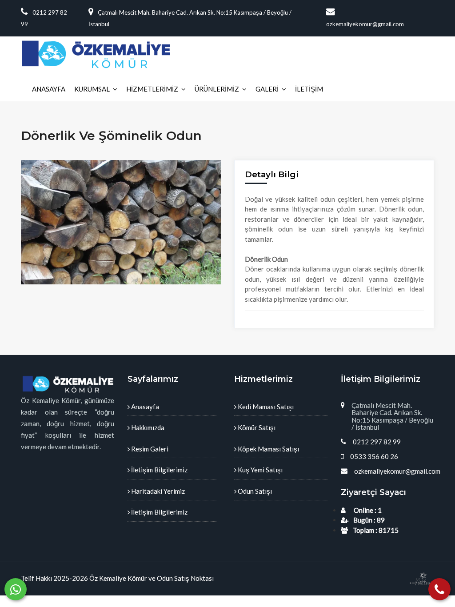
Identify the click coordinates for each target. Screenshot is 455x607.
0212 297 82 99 (377, 442)
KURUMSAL (92, 89)
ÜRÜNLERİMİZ (217, 89)
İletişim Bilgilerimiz (159, 470)
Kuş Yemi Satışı (259, 470)
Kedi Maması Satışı (265, 407)
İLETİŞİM (309, 89)
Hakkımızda (147, 427)
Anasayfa (144, 407)
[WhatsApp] (15, 589)
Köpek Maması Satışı (267, 449)
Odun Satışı (254, 491)
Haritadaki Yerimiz (157, 491)
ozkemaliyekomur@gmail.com (397, 471)
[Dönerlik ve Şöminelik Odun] (121, 222)
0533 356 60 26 (374, 456)
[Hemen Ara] (439, 589)
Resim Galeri (149, 449)
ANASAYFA (48, 89)
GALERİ (267, 89)
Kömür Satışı (255, 427)
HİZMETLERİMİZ (152, 89)
